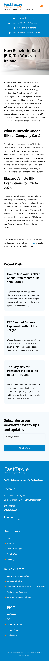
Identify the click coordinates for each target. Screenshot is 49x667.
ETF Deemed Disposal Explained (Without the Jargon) (22, 326)
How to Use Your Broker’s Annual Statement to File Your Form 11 (23, 278)
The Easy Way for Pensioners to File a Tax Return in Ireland (22, 371)
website (31, 243)
